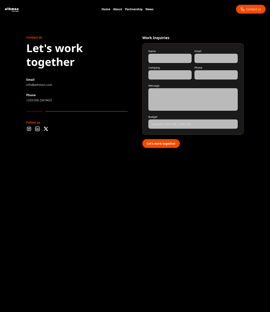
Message (153, 85)
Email (198, 51)
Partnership (134, 9)
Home (106, 9)
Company (154, 67)
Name (152, 51)
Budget (152, 117)
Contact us (253, 9)
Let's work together (161, 144)
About (117, 9)
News (149, 9)
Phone (198, 67)
